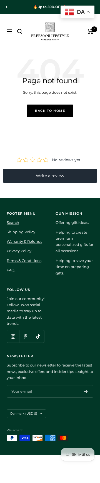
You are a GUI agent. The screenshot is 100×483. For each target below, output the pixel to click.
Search (13, 222)
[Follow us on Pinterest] (25, 336)
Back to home (50, 111)
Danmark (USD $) (23, 413)
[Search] (19, 31)
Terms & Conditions (24, 260)
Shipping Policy (21, 232)
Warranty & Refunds (24, 241)
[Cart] (90, 31)
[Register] (86, 391)
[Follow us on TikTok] (38, 336)
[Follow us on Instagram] (13, 336)
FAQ (10, 270)
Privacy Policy (19, 251)
